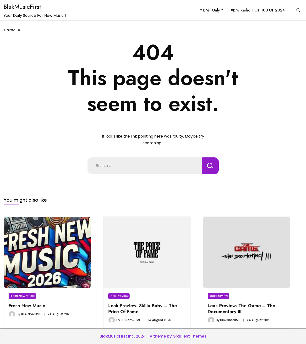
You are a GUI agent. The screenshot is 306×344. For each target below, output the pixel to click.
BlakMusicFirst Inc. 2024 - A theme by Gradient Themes (153, 336)
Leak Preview (118, 296)
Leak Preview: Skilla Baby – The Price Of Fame (142, 308)
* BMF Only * (211, 10)
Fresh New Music (22, 296)
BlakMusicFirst (22, 6)
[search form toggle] (298, 10)
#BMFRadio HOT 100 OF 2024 (257, 10)
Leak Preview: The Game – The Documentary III (241, 308)
